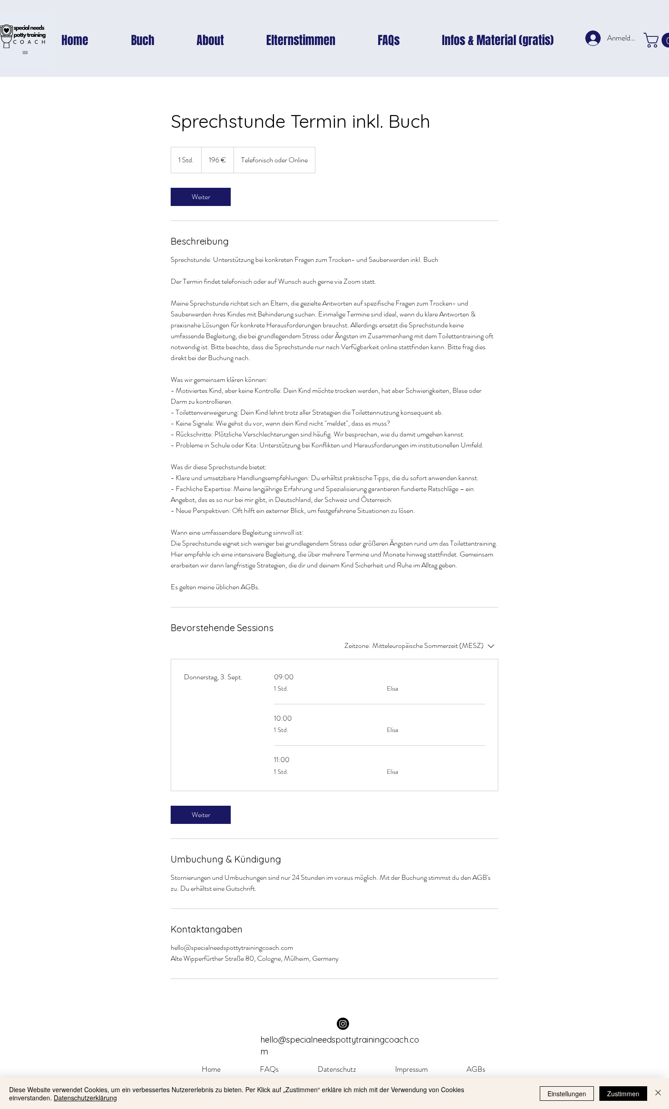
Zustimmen (623, 1093)
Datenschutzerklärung (85, 1097)
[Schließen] (658, 1093)
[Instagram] (343, 1024)
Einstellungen (566, 1093)
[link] (201, 197)
